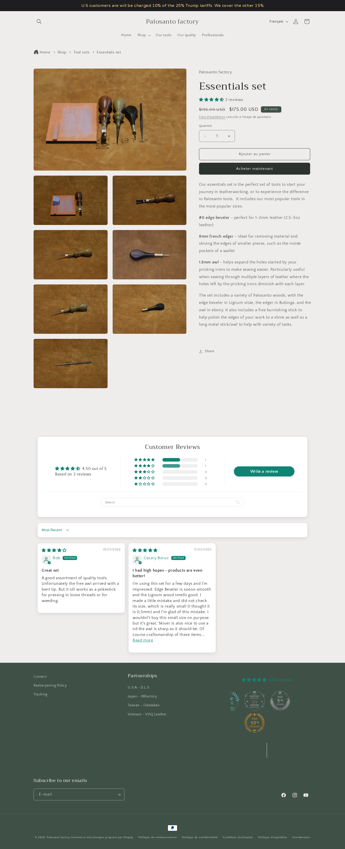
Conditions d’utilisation (238, 837)
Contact (40, 677)
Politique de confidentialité (200, 837)
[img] (54, 550)
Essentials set (109, 52)
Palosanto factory (58, 837)
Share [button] (209, 351)
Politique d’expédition (272, 837)
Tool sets (81, 52)
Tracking (40, 694)
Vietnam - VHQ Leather (147, 714)
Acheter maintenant (254, 169)
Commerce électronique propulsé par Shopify (102, 837)
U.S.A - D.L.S (138, 688)
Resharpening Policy (50, 686)
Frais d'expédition (212, 117)
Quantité (205, 126)
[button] (39, 21)
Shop (62, 52)
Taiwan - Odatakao (143, 705)
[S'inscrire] (118, 795)
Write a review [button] (264, 471)
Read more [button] (143, 640)
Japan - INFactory (142, 697)
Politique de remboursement (157, 837)
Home (45, 52)
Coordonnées (301, 837)
